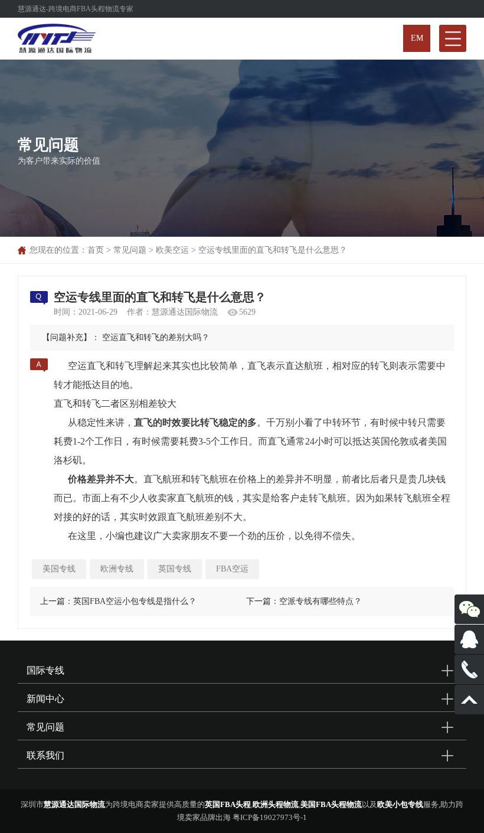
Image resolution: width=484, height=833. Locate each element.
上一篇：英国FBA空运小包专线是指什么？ (118, 601)
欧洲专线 (116, 568)
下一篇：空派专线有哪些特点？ (304, 601)
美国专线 (59, 568)
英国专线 (174, 568)
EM (417, 38)
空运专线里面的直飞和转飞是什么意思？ (272, 250)
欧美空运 (172, 250)
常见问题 (129, 250)
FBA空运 (232, 568)
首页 (95, 250)
